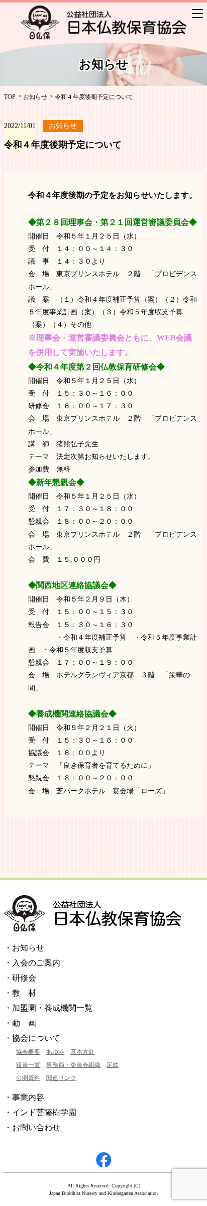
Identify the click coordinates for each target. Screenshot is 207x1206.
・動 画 (20, 1023)
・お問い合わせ (32, 1127)
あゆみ (55, 1051)
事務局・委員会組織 (73, 1064)
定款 (113, 1064)
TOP (10, 96)
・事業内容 (24, 1097)
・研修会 (20, 978)
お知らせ (35, 96)
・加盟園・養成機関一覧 (48, 1008)
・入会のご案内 (32, 962)
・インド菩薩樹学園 (40, 1112)
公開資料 (28, 1077)
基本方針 (82, 1051)
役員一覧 (28, 1064)
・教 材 (20, 993)
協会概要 (28, 1051)
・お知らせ (24, 947)
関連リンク (61, 1077)
